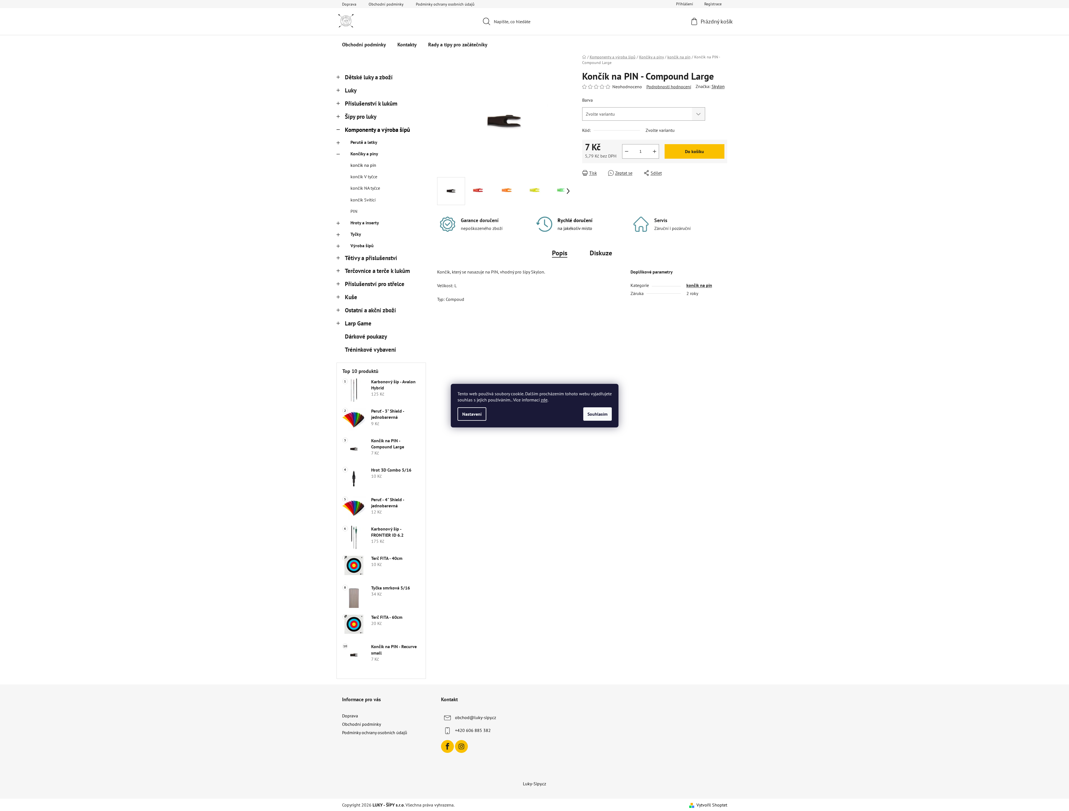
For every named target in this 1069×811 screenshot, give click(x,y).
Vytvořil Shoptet (711, 805)
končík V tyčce (363, 176)
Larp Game (358, 323)
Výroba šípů (362, 245)
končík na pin (363, 165)
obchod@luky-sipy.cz (475, 717)
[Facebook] (447, 746)
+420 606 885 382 (473, 730)
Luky (351, 90)
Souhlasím (597, 414)
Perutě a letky (363, 142)
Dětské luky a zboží (369, 77)
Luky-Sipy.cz (534, 783)
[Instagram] (461, 746)
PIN (353, 211)
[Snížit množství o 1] (626, 151)
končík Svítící (363, 200)
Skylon (718, 86)
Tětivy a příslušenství (371, 258)
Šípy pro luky (360, 116)
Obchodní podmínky (386, 4)
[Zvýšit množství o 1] (654, 151)
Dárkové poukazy (366, 336)
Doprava (349, 4)
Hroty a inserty (364, 222)
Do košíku (694, 151)
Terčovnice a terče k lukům (377, 271)
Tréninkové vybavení (370, 349)
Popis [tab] (559, 253)
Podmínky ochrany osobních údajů (445, 4)
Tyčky (355, 234)
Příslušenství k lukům (371, 103)
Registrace (713, 3)
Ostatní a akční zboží (370, 310)
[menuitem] (364, 44)
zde (544, 400)
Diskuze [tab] (601, 253)
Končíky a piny (364, 153)
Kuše (351, 297)
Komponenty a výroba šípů (377, 130)
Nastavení (472, 414)
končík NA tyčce (365, 188)
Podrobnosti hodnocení (668, 86)
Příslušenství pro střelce (374, 284)
